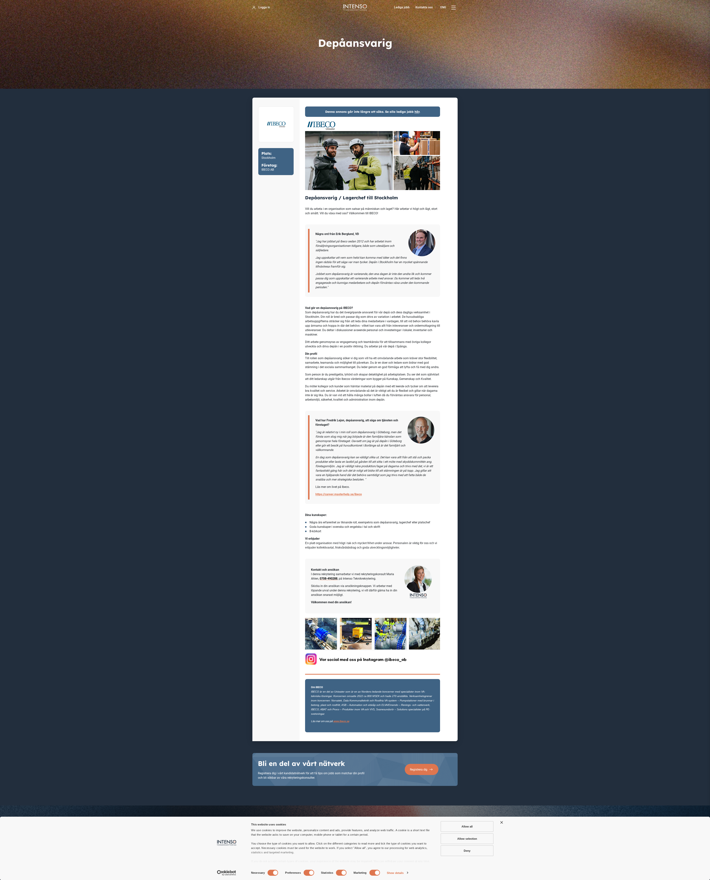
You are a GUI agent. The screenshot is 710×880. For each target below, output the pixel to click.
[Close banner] (501, 822)
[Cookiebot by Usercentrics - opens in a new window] (226, 873)
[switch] (309, 873)
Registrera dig (418, 769)
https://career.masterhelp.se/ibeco (338, 494)
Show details (395, 872)
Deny (467, 850)
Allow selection (467, 838)
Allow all (467, 826)
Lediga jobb (402, 7)
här (417, 112)
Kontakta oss (424, 7)
